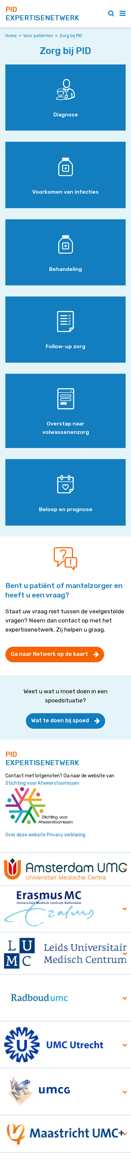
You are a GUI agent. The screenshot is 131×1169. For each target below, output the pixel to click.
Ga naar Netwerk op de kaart (49, 654)
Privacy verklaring (66, 835)
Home (11, 35)
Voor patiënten (38, 35)
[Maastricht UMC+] (65, 1133)
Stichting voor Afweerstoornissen (42, 783)
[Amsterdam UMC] (65, 868)
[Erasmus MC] (49, 908)
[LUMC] (65, 953)
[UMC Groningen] (39, 1091)
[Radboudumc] (39, 998)
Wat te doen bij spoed (60, 720)
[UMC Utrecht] (53, 1045)
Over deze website (25, 835)
